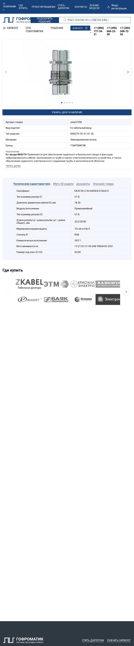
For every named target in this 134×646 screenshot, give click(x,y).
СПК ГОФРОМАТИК (34, 29)
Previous (8, 292)
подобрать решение (45, 20)
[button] (61, 102)
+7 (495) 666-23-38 (112, 31)
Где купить (23, 6)
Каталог (12, 28)
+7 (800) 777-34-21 (99, 31)
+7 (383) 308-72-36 (125, 31)
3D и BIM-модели (94, 6)
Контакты (81, 7)
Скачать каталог (119, 640)
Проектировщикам (43, 7)
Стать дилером (63, 6)
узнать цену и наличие (67, 112)
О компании (9, 5)
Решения (57, 28)
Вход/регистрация (119, 7)
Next (126, 292)
